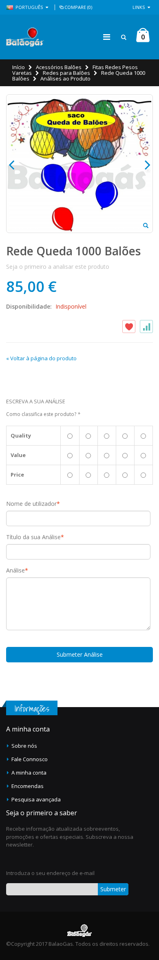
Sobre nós (24, 745)
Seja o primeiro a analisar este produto (57, 266)
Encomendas (27, 786)
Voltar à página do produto (41, 358)
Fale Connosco (29, 759)
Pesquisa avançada (36, 799)
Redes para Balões (66, 72)
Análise (15, 570)
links (138, 7)
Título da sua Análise (33, 537)
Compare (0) (78, 7)
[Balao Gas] (25, 37)
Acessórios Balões (59, 67)
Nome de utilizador (31, 504)
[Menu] (106, 36)
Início (18, 67)
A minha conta (28, 772)
